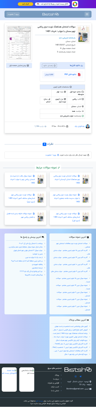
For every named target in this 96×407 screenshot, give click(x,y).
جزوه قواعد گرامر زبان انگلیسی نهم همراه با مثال (72, 340)
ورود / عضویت (13, 14)
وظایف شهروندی (37, 264)
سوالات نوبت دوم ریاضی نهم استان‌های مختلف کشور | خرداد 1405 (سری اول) (67, 217)
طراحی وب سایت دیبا (38, 403)
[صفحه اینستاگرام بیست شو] (75, 376)
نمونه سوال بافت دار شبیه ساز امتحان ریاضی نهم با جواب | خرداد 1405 (22, 179)
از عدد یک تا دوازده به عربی (33, 257)
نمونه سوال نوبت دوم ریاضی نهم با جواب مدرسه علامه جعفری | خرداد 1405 (66, 198)
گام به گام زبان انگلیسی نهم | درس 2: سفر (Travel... (70, 344)
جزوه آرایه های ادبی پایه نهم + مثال (76, 354)
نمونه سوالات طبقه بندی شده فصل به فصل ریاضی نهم (21, 215)
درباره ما (56, 379)
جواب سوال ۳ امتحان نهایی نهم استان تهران (28, 250)
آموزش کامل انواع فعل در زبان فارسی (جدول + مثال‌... (70, 330)
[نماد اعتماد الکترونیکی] (9, 379)
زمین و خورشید (37, 254)
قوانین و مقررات (53, 383)
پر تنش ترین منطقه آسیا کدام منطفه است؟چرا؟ (26, 261)
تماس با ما (55, 390)
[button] (26, 379)
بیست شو (39, 401)
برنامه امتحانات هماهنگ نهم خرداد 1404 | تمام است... (70, 333)
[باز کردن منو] (87, 14)
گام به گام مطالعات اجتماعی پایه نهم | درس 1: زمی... (70, 351)
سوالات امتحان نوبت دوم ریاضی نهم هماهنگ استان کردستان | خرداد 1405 (67, 179)
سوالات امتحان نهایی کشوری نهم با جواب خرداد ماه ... (70, 337)
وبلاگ (57, 375)
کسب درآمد (55, 387)
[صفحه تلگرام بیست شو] (80, 376)
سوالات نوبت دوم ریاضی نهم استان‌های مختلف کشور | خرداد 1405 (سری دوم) (21, 198)
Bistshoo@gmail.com (75, 389)
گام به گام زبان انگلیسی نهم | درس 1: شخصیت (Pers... (69, 347)
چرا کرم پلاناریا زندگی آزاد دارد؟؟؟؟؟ (31, 271)
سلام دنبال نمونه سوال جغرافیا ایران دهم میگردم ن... (24, 247)
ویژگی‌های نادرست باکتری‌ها (33, 275)
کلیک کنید (25, 4)
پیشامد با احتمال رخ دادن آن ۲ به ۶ (30, 243)
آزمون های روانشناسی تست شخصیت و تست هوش (71, 326)
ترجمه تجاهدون (37, 268)
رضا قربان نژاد (79, 126)
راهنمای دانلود (48, 65)
